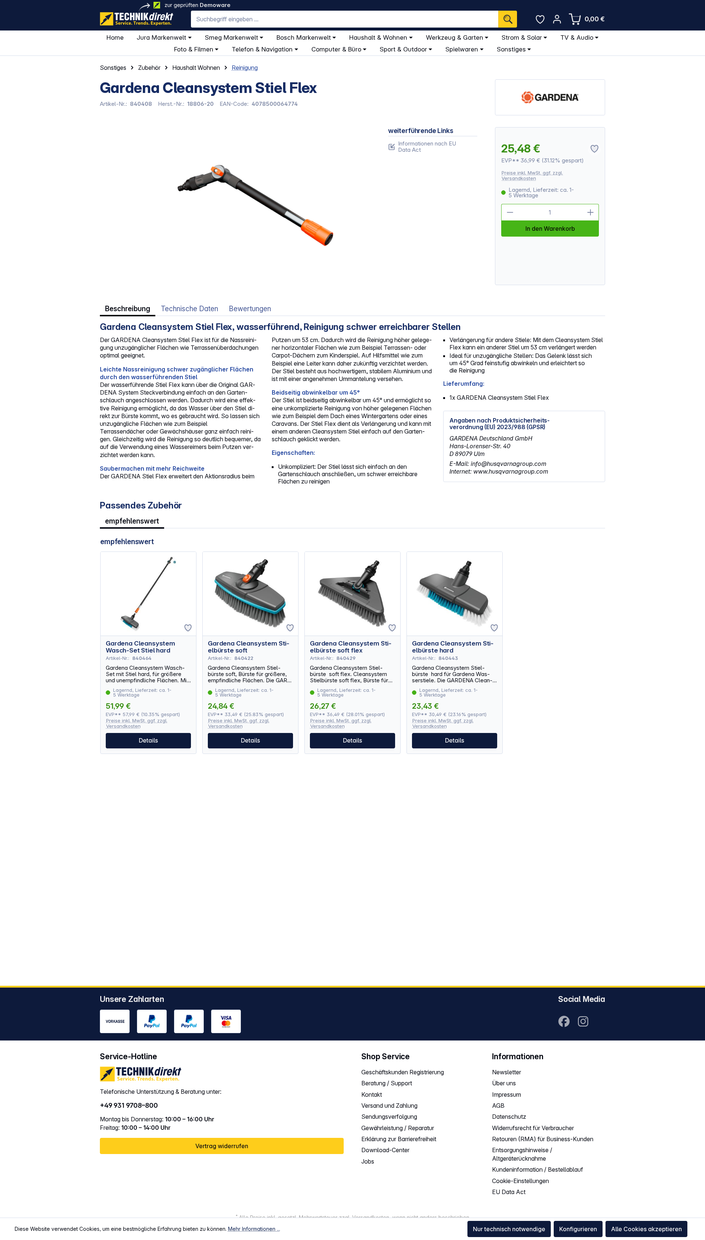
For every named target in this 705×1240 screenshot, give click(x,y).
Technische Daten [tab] (189, 309)
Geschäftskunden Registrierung (402, 1072)
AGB (498, 1105)
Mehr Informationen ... (254, 1229)
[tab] (127, 309)
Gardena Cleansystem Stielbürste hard (453, 647)
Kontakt (371, 1094)
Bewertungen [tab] (250, 309)
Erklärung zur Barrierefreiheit (398, 1139)
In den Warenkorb (550, 228)
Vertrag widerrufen (221, 1146)
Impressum (506, 1094)
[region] (235, 206)
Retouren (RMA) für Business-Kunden (542, 1139)
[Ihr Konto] (557, 19)
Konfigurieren (578, 1229)
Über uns (504, 1083)
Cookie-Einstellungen (520, 1181)
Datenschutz (509, 1116)
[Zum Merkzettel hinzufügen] (188, 628)
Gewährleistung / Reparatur (397, 1128)
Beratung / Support (386, 1083)
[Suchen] (507, 19)
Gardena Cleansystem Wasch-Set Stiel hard (140, 647)
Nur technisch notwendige (509, 1229)
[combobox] (344, 19)
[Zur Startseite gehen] (136, 19)
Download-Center (385, 1150)
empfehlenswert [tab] (132, 521)
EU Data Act (508, 1192)
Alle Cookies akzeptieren (646, 1229)
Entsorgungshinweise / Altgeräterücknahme (522, 1154)
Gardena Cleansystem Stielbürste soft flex (350, 647)
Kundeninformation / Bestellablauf (537, 1169)
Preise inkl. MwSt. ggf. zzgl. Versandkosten (532, 175)
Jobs (367, 1161)
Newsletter (506, 1072)
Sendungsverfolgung (389, 1116)
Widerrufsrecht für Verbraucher (533, 1128)
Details (148, 740)
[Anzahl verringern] (509, 212)
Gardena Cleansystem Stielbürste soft (248, 647)
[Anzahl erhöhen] (590, 212)
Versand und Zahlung (389, 1105)
